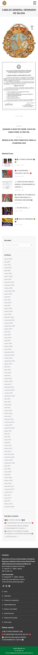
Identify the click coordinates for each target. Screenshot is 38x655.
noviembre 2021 (9, 422)
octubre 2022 (8, 393)
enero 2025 (7, 314)
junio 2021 (7, 437)
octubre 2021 (8, 425)
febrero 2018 (8, 504)
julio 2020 (7, 466)
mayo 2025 (7, 302)
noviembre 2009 (9, 507)
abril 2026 (7, 270)
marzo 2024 (8, 343)
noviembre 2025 (9, 285)
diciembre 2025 (9, 282)
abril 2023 (7, 375)
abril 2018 (7, 501)
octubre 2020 (8, 460)
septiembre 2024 (9, 326)
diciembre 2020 (9, 454)
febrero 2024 (8, 346)
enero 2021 (7, 451)
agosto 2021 (8, 431)
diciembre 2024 (9, 317)
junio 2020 (7, 469)
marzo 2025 (8, 308)
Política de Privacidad (10, 618)
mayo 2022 (7, 404)
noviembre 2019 (9, 489)
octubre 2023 (8, 358)
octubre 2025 (8, 288)
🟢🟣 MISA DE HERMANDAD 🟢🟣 (25, 220)
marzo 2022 (8, 410)
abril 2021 (7, 442)
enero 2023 (7, 384)
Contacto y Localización (11, 600)
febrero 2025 (8, 311)
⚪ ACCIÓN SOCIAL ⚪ (22, 208)
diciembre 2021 (9, 419)
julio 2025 (7, 297)
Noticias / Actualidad (10, 609)
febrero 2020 (8, 480)
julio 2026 (7, 262)
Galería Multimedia (10, 604)
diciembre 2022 (9, 387)
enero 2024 (7, 349)
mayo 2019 (7, 498)
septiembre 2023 (9, 361)
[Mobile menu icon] (34, 3)
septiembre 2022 (9, 396)
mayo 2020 (7, 472)
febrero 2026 (8, 276)
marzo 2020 (8, 477)
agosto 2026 (8, 259)
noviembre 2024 (9, 320)
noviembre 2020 (9, 457)
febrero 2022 (8, 413)
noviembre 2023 (9, 355)
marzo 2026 (8, 273)
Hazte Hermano (9, 613)
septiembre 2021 (9, 428)
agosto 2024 (8, 329)
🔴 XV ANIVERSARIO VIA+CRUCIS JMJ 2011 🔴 (23, 172)
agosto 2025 (8, 294)
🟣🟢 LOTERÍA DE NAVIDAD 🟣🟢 (25, 161)
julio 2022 (7, 399)
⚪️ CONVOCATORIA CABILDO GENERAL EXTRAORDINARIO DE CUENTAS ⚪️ (25, 184)
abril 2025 (7, 305)
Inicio (5, 591)
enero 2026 (7, 279)
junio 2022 (7, 402)
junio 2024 (7, 335)
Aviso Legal (7, 622)
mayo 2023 (7, 372)
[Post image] (7, 162)
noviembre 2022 (9, 390)
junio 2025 (7, 300)
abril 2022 (7, 407)
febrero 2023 (8, 381)
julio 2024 (7, 332)
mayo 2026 (7, 267)
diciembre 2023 (9, 352)
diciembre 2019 (9, 486)
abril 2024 (7, 340)
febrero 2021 (8, 448)
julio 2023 (7, 367)
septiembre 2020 (9, 463)
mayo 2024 (7, 337)
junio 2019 (7, 495)
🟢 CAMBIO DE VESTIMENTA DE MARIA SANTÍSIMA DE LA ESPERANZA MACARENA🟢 (25, 197)
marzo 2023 (8, 378)
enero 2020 (7, 483)
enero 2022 (7, 416)
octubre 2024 (8, 323)
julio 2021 (7, 434)
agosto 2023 (8, 364)
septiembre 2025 (9, 291)
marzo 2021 (8, 445)
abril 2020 (7, 474)
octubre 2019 (8, 492)
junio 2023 (7, 369)
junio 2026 (7, 265)
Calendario (7, 596)
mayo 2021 (7, 439)
